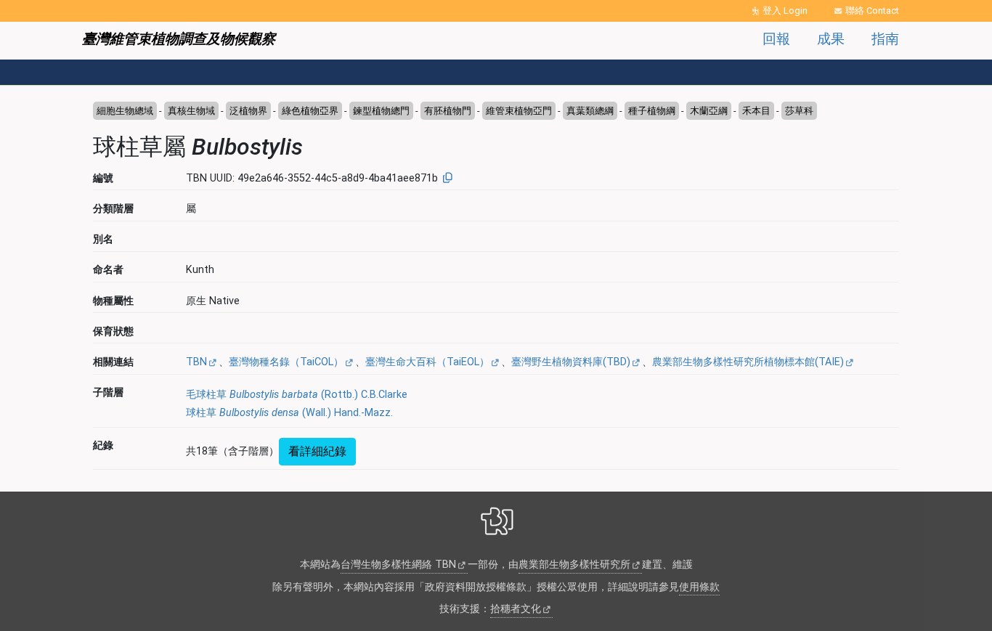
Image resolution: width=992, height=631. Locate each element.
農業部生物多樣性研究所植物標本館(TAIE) (748, 362)
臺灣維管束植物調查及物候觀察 (178, 38)
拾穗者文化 (515, 609)
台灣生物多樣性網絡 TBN (398, 564)
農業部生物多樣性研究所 (574, 564)
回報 (776, 38)
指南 (885, 38)
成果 (831, 38)
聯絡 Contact (872, 10)
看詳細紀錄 (317, 451)
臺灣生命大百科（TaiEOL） (427, 362)
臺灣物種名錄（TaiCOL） (286, 362)
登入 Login (785, 10)
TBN (196, 362)
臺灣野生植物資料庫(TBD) (570, 362)
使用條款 (699, 587)
